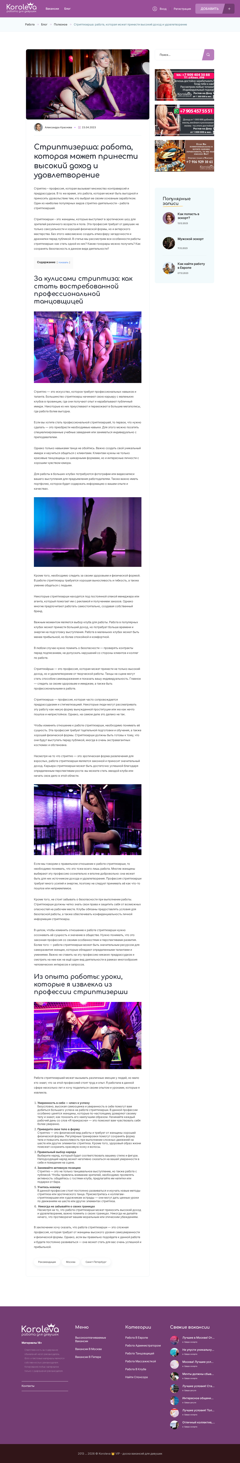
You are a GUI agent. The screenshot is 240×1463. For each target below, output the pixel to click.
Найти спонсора (136, 1377)
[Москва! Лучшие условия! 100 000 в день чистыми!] (174, 1364)
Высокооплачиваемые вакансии (90, 1339)
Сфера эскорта (190, 1342)
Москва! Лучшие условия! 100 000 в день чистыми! (198, 1362)
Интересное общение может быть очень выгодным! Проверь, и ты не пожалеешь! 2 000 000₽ (198, 1398)
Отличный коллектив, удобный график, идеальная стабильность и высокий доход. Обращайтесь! (198, 1422)
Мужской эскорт (191, 239)
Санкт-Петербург (96, 1261)
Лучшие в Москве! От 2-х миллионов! (198, 1337)
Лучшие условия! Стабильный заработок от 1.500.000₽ (198, 1386)
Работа (30, 24)
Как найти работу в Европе (191, 265)
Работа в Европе (136, 1337)
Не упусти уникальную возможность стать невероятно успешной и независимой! (198, 1349)
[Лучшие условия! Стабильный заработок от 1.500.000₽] (174, 1388)
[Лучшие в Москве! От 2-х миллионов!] (174, 1340)
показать (63, 262)
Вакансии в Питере (88, 1357)
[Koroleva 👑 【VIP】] (21, 12)
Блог (44, 24)
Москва (70, 1261)
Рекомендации (47, 1261)
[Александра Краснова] (39, 127)
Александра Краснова (58, 127)
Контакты (28, 1386)
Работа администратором (143, 1345)
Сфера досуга (190, 1390)
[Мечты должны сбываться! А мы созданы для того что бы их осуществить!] (174, 1376)
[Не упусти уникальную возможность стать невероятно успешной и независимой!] (174, 1352)
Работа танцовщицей (139, 1353)
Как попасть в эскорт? (188, 216)
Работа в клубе (135, 1369)
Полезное (60, 24)
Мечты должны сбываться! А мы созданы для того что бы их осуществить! (198, 1374)
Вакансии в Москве (88, 1349)
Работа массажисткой (140, 1361)
